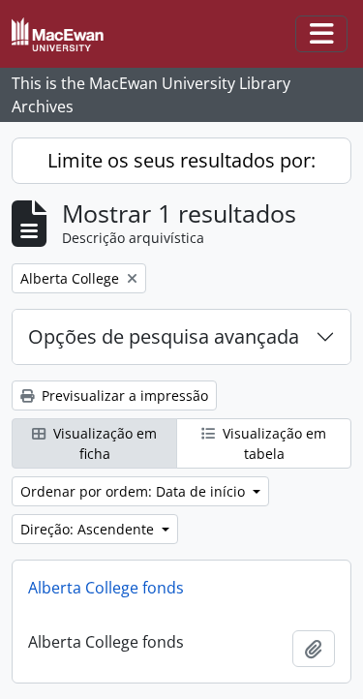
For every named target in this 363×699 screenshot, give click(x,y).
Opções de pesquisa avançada (163, 336)
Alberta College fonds (106, 587)
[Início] (65, 34)
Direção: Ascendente (89, 529)
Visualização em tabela (272, 443)
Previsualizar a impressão (123, 395)
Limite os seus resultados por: (181, 160)
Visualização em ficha (103, 443)
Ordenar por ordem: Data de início (134, 491)
